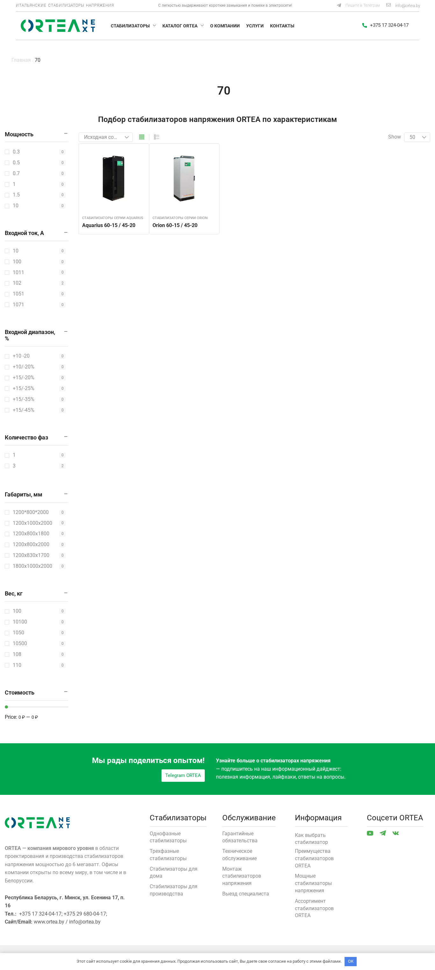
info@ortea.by (407, 5)
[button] (358, 6)
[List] (156, 137)
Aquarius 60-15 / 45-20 (108, 225)
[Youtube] (370, 833)
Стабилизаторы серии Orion (180, 218)
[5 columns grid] (141, 137)
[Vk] (395, 833)
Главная (21, 60)
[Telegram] (383, 833)
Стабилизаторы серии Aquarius (112, 218)
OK (350, 961)
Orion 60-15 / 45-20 (175, 225)
